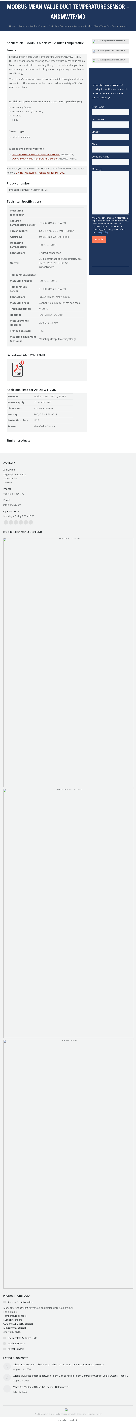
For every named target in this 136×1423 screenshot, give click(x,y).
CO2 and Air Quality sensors (18, 1323)
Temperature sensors (15, 1315)
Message (97, 169)
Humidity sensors (12, 1319)
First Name (98, 106)
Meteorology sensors (14, 1327)
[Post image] (7, 1366)
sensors (24, 1307)
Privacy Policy (102, 232)
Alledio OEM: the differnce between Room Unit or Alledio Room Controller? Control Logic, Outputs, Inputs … (71, 1375)
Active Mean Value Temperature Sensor (35, 158)
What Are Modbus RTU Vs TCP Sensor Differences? (40, 1387)
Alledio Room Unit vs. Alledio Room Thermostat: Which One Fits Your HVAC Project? (58, 1364)
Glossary (81, 1413)
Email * (96, 131)
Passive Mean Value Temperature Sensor (36, 154)
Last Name (98, 119)
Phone (95, 144)
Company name (100, 156)
